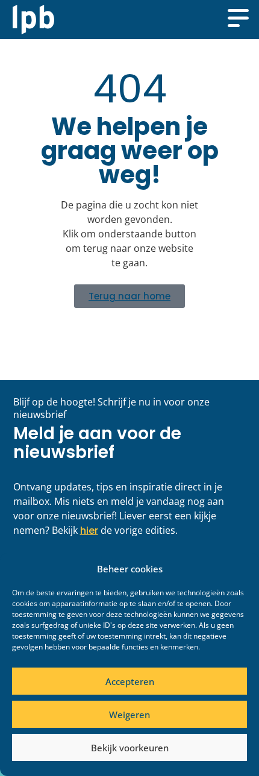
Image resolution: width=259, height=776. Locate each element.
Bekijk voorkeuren (130, 748)
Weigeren (129, 715)
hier (89, 530)
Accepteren (129, 681)
